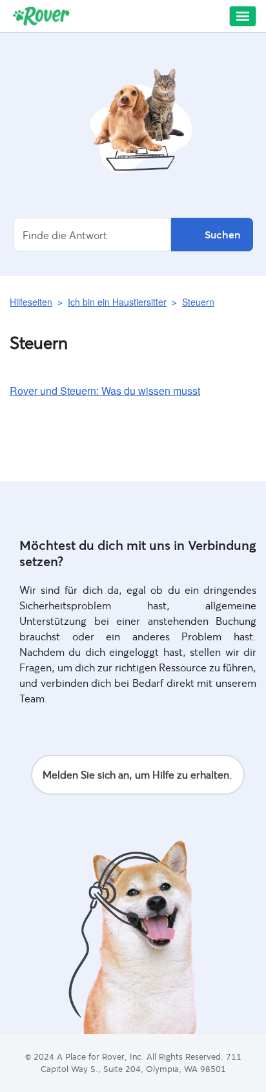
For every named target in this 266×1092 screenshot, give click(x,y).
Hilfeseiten (31, 301)
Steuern (198, 301)
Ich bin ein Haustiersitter (117, 301)
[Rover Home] (42, 16)
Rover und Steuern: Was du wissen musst (105, 390)
